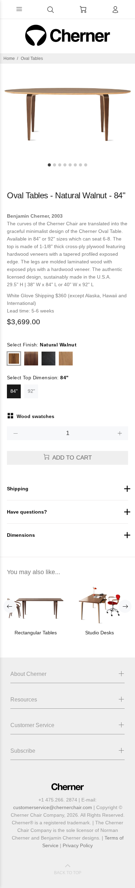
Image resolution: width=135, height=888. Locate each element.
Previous (10, 606)
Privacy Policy (78, 845)
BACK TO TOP (67, 872)
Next (125, 606)
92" (31, 391)
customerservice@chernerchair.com (52, 807)
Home (9, 58)
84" (14, 391)
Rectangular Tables (36, 632)
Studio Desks (99, 632)
